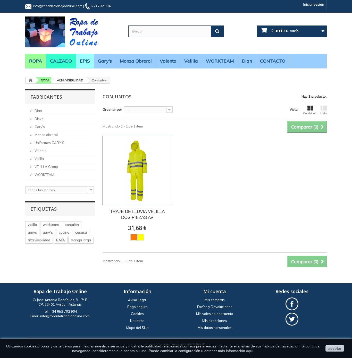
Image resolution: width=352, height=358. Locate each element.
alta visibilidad (39, 240)
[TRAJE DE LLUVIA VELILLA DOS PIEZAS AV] (137, 170)
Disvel (39, 119)
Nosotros (137, 321)
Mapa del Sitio (137, 328)
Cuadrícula (310, 113)
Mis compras (215, 300)
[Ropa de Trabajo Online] (73, 31)
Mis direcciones (214, 321)
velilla (32, 225)
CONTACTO (272, 61)
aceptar (334, 348)
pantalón (72, 225)
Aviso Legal (137, 300)
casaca (81, 232)
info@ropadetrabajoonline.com (57, 6)
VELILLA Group (46, 167)
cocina (64, 232)
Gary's (105, 61)
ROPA (35, 61)
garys (32, 232)
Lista (323, 113)
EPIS (85, 61)
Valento (168, 61)
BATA (60, 240)
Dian (247, 61)
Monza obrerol (136, 61)
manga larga (81, 240)
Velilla (191, 61)
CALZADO (61, 61)
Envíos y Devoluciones (214, 307)
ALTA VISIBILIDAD (70, 80)
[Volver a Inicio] (31, 80)
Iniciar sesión (313, 4)
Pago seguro (137, 307)
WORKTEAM (220, 61)
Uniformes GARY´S (49, 143)
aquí (249, 351)
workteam (51, 225)
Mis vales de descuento (214, 314)
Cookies (137, 314)
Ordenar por (112, 109)
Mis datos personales (215, 328)
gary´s (48, 232)
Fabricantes (46, 97)
